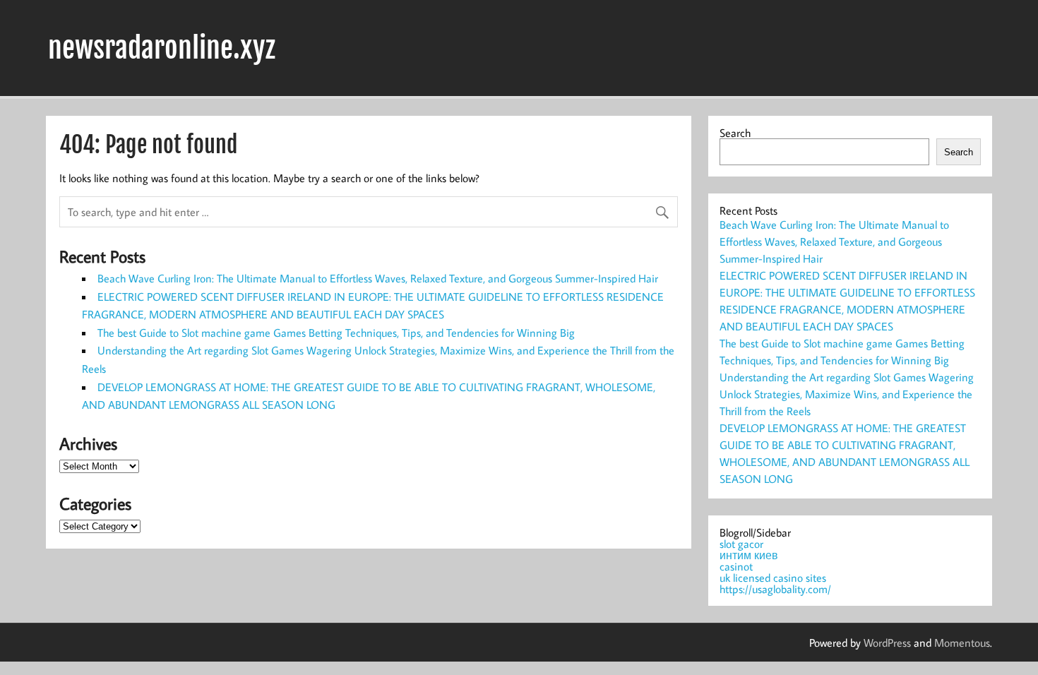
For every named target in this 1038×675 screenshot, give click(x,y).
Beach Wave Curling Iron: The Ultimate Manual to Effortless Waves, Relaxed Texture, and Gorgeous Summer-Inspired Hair (377, 278)
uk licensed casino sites (773, 578)
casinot (736, 566)
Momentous (962, 642)
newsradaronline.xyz (161, 48)
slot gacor (741, 544)
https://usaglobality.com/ (775, 589)
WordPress (887, 642)
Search (735, 133)
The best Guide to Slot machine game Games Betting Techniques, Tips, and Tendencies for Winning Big (336, 332)
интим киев (749, 555)
